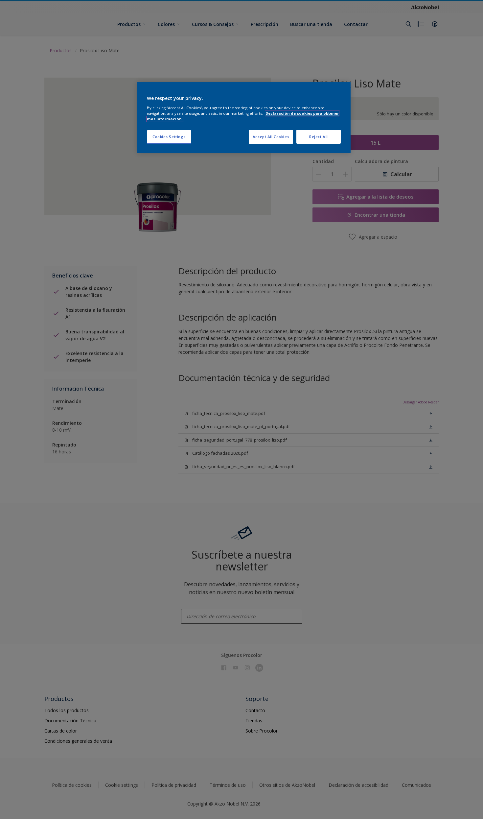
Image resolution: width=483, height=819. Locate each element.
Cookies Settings (169, 136)
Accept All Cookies (271, 136)
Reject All (318, 136)
